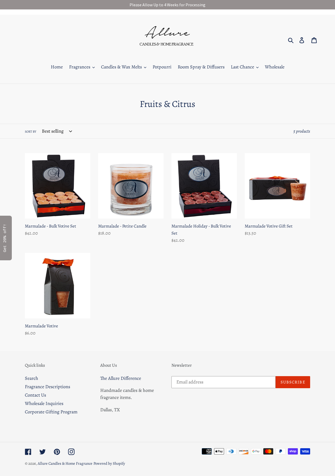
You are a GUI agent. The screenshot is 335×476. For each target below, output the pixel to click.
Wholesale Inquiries (44, 403)
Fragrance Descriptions (47, 386)
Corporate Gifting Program (51, 412)
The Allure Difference (120, 378)
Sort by (30, 131)
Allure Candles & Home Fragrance (65, 463)
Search (31, 378)
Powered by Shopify (109, 463)
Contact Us (35, 395)
